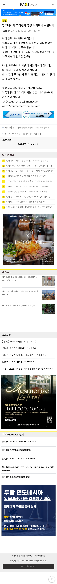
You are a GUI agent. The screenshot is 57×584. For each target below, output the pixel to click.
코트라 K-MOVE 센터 (13, 434)
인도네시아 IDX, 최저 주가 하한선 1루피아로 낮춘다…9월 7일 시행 (20, 278)
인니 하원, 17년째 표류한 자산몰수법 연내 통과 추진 (24, 202)
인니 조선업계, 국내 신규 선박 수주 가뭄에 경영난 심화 (20, 293)
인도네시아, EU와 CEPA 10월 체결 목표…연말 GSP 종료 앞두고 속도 (29, 207)
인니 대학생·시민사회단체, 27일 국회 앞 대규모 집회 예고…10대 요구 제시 (29, 166)
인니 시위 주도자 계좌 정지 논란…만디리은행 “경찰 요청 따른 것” (29, 171)
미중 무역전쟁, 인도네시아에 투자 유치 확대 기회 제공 (25, 192)
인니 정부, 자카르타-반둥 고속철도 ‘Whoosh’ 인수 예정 (25, 161)
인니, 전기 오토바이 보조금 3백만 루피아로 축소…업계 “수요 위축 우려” (29, 197)
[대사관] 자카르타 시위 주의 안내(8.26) (19, 348)
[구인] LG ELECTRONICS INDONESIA (16, 450)
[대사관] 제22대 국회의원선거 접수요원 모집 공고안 (27, 127)
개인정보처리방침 (26, 556)
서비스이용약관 (40, 556)
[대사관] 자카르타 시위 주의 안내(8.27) (19, 341)
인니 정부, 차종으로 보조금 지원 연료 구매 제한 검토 (24, 176)
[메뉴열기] (4, 4)
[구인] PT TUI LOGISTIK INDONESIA (16, 477)
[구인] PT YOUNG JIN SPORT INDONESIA (18, 459)
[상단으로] (51, 579)
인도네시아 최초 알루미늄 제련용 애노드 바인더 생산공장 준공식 (29, 181)
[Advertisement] (28, 322)
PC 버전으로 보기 (28, 566)
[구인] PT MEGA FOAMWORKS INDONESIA (19, 441)
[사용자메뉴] (53, 4)
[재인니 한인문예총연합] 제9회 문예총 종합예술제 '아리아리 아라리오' (28, 369)
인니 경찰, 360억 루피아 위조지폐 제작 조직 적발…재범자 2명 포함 (29, 186)
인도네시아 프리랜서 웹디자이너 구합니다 (22, 134)
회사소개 (15, 556)
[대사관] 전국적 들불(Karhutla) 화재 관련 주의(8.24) (25, 355)
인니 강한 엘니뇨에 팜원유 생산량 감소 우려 (18, 305)
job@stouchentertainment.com (20, 101)
